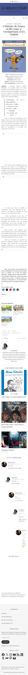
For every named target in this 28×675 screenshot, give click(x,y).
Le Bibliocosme (14, 8)
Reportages (4, 668)
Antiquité (4, 331)
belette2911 (11, 462)
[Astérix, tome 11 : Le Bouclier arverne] (6, 308)
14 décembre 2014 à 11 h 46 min (18, 479)
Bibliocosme (14, 361)
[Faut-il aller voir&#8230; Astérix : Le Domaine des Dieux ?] (18, 308)
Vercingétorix (5, 334)
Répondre (10, 466)
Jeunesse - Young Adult (14, 23)
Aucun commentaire (22, 338)
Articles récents (4, 667)
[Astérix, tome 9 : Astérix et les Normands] (6, 319)
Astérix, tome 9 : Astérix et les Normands (5, 324)
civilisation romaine (16, 333)
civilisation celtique (6, 333)
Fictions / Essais (12, 667)
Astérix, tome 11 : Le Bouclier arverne (6, 312)
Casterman (14, 331)
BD (8, 331)
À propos (17, 668)
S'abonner (5, 642)
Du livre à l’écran (10, 668)
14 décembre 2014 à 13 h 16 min (21, 513)
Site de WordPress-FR (7, 623)
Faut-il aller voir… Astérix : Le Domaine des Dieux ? (18, 313)
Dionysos (6, 338)
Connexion (4, 613)
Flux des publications (6, 616)
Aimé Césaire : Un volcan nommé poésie (13, 397)
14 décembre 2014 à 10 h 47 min (14, 464)
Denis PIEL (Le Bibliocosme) (19, 672)
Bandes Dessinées (20, 667)
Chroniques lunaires (7, 450)
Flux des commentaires (7, 620)
